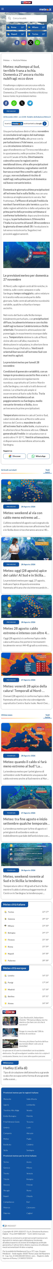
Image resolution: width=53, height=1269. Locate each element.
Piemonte (7, 1099)
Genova (6, 1168)
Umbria (6, 1127)
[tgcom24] (26, 3)
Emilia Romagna (9, 1116)
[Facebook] (17, 42)
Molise (6, 1139)
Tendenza (11, 756)
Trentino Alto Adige (11, 1110)
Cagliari (29, 1213)
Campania (7, 1133)
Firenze (29, 1185)
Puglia (28, 1139)
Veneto (29, 1110)
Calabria (29, 1144)
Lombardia (30, 1105)
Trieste (6, 1179)
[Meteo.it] (45, 9)
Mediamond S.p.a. (23, 1251)
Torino (6, 1162)
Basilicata (7, 1144)
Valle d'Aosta (31, 1099)
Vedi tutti (47, 471)
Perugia (6, 1190)
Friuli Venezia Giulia (11, 1122)
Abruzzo (29, 1133)
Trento (6, 1173)
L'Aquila (29, 1196)
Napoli (6, 1196)
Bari (28, 1202)
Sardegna (30, 1150)
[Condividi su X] (22, 105)
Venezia (29, 1173)
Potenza (6, 1207)
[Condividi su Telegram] (30, 105)
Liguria (6, 1105)
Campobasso (8, 1202)
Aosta (28, 1162)
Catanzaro (30, 1207)
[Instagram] (23, 42)
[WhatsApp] (37, 42)
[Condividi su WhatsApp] (14, 105)
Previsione (11, 111)
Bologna (29, 1179)
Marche (29, 1116)
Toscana (29, 1122)
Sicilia (5, 1150)
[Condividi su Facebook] (6, 105)
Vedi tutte (47, 716)
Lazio (28, 1127)
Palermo (6, 1213)
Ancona (6, 1185)
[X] (30, 42)
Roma (28, 1190)
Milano (29, 1168)
